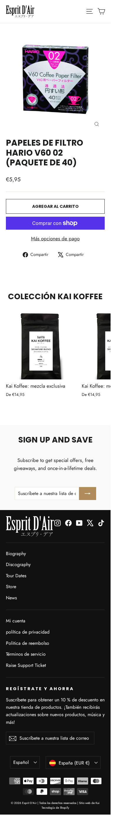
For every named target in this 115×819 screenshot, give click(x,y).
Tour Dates (16, 575)
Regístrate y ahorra (40, 689)
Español (21, 762)
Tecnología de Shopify (55, 807)
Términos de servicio (26, 654)
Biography (16, 553)
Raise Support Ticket (26, 665)
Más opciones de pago (55, 238)
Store (11, 586)
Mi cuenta (15, 620)
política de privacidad (28, 632)
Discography (18, 564)
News (11, 597)
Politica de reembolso (27, 643)
